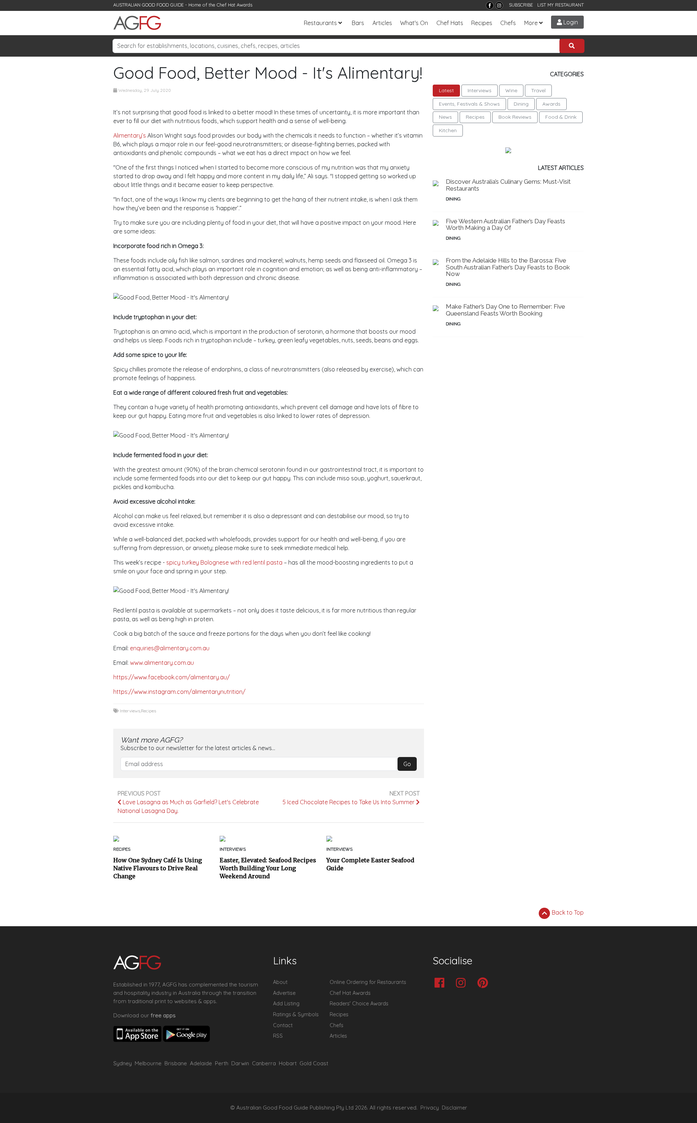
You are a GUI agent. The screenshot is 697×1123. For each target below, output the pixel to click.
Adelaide (201, 1063)
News (445, 117)
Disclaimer (454, 1107)
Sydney (122, 1063)
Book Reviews (514, 117)
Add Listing (286, 1003)
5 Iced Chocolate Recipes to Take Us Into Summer (349, 802)
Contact (283, 1025)
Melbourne (148, 1063)
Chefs (508, 23)
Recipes (481, 23)
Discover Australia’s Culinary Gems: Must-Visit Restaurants (508, 185)
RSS (278, 1036)
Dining (521, 104)
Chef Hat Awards (234, 5)
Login (570, 22)
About (280, 982)
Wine (511, 90)
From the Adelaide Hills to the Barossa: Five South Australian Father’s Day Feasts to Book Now (508, 267)
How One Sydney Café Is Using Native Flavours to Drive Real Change (157, 868)
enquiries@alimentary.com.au (169, 648)
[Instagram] (499, 5)
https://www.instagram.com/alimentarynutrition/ (180, 691)
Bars (358, 23)
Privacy (429, 1107)
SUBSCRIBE (521, 5)
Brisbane (175, 1063)
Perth (221, 1063)
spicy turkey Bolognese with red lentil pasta (224, 562)
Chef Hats (449, 23)
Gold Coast (313, 1063)
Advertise (284, 993)
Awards (551, 104)
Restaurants (320, 23)
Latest (446, 90)
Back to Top (567, 912)
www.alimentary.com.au (162, 662)
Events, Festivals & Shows (469, 104)
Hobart (288, 1063)
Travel (538, 90)
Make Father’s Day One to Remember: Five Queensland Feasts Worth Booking (505, 310)
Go (407, 764)
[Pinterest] (484, 983)
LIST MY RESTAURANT (560, 5)
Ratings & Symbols (296, 1014)
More (531, 23)
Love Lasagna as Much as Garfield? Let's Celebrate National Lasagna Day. (188, 806)
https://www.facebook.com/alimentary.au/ (171, 677)
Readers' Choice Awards (359, 1003)
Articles (382, 23)
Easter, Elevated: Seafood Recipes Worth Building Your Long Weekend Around (268, 868)
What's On (414, 23)
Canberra (264, 1063)
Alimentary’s (129, 135)
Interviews (130, 710)
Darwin (240, 1063)
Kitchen (448, 130)
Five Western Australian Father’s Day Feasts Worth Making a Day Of (505, 224)
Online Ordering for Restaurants (368, 982)
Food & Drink (560, 117)
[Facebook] (490, 5)
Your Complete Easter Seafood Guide (370, 864)
